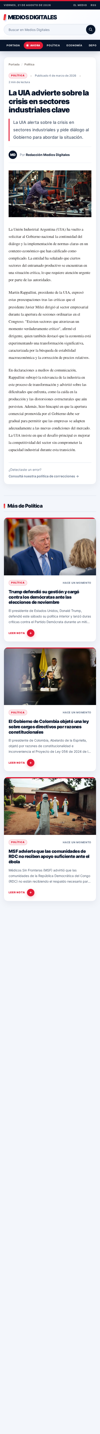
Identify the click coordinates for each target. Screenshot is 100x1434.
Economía (74, 45)
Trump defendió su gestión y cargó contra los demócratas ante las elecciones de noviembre (44, 597)
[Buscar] (90, 29)
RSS (93, 5)
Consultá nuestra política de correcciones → (44, 476)
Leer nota (20, 633)
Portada (13, 45)
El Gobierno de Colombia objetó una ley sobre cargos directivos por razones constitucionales (49, 727)
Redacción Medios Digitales (48, 155)
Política (53, 45)
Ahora (35, 45)
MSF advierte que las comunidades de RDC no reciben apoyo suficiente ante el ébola (49, 856)
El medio (80, 5)
